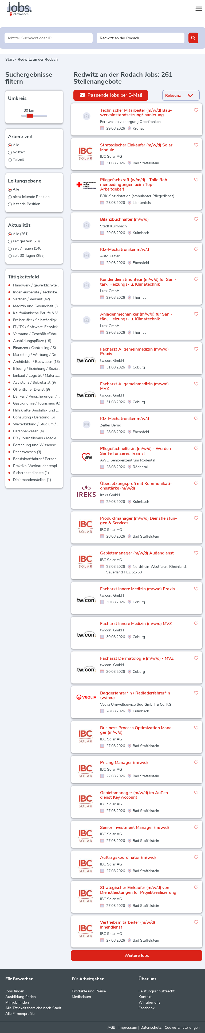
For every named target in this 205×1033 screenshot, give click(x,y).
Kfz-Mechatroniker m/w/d (124, 250)
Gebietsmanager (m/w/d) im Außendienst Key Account (135, 795)
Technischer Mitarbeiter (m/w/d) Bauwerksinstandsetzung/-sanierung (136, 112)
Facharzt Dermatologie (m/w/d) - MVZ (137, 658)
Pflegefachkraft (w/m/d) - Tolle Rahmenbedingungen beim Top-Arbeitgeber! (134, 184)
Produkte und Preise (89, 991)
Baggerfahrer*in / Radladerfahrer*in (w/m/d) (135, 695)
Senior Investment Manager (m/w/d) (134, 827)
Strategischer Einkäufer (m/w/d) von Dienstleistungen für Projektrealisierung (138, 890)
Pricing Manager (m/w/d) (124, 763)
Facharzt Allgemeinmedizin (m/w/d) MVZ (134, 386)
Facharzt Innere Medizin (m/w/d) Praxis (137, 589)
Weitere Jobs (136, 955)
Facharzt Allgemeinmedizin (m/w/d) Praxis (134, 351)
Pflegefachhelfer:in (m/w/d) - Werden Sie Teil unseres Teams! (135, 451)
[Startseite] (24, 9)
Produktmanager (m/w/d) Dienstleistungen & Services (138, 520)
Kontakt (145, 996)
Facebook (147, 1008)
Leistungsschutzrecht (157, 991)
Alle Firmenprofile (19, 1013)
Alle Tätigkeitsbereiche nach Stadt (33, 1008)
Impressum (128, 1027)
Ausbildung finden (20, 996)
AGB (111, 1027)
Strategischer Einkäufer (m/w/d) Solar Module (136, 147)
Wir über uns (149, 1002)
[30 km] (29, 116)
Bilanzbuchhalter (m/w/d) (124, 219)
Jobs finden (14, 991)
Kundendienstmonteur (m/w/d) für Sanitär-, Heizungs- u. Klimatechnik (138, 282)
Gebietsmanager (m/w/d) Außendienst (137, 553)
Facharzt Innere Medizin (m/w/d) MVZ (136, 624)
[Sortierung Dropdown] (191, 95)
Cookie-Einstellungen (182, 1027)
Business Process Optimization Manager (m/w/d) (137, 730)
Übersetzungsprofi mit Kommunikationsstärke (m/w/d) (136, 486)
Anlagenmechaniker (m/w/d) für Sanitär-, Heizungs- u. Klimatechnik (136, 316)
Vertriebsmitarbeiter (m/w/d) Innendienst (127, 924)
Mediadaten (81, 996)
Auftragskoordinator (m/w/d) (128, 857)
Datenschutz (150, 1027)
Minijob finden (17, 1002)
